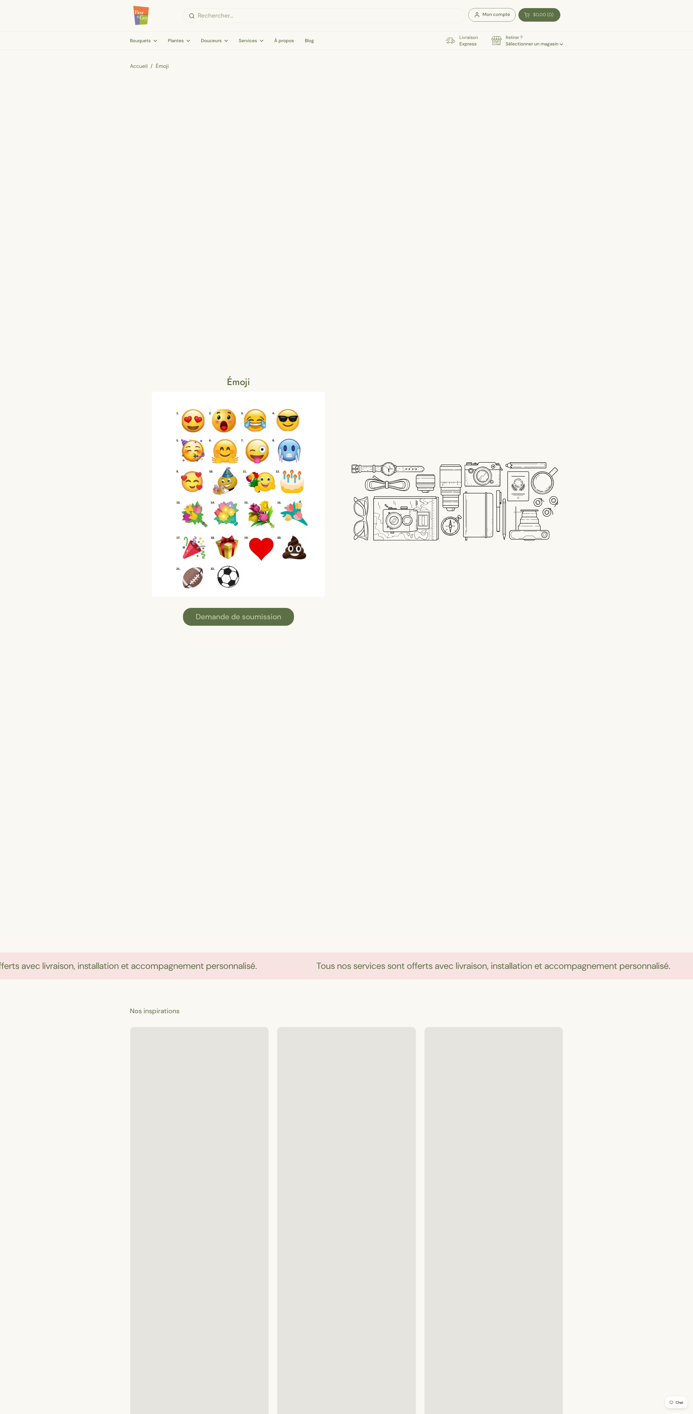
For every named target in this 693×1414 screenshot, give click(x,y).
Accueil (139, 66)
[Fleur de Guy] (140, 15)
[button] (539, 15)
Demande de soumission (238, 617)
